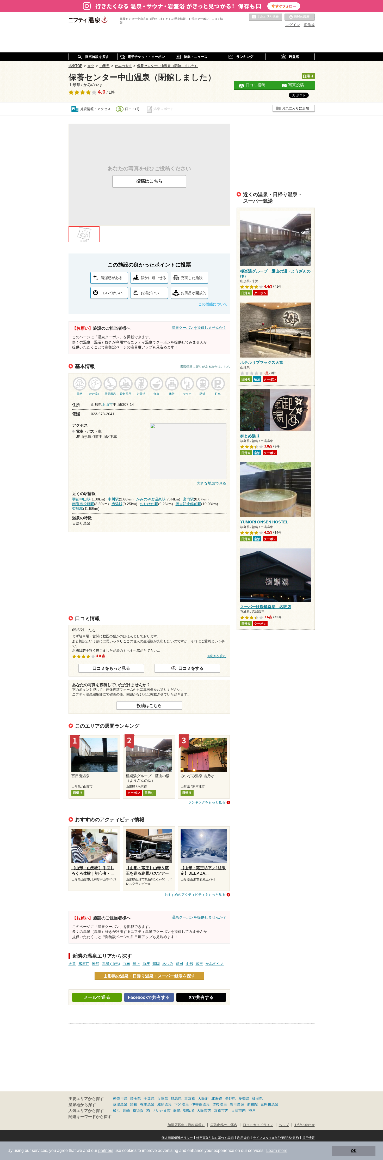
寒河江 (83, 964)
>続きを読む (216, 656)
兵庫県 (162, 1098)
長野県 (230, 1098)
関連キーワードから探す (90, 1117)
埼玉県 (135, 1098)
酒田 (179, 964)
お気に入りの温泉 (265, 17)
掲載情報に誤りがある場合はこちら (205, 366)
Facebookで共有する (149, 997)
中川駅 (113, 499)
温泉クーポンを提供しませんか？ (199, 327)
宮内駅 (188, 499)
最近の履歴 (300, 17)
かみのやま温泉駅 (150, 499)
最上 (136, 964)
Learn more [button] (276, 1150)
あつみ (167, 964)
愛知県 (243, 1098)
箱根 (133, 1104)
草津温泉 (120, 1104)
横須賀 (138, 1110)
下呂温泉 (181, 1104)
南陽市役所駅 (83, 504)
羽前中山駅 (81, 499)
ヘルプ (284, 1125)
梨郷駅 (77, 508)
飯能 (177, 1110)
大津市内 (238, 1110)
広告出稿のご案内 (223, 1125)
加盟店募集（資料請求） (186, 1125)
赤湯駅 (117, 504)
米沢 (95, 964)
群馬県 (176, 1098)
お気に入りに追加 (295, 108)
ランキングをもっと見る (206, 802)
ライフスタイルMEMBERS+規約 (276, 1138)
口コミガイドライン (258, 1125)
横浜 (116, 1110)
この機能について (212, 304)
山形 (189, 964)
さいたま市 (161, 1110)
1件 (112, 92)
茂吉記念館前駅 (188, 504)
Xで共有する (201, 997)
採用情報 (308, 1138)
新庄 (146, 964)
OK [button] (353, 1151)
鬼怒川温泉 (269, 1104)
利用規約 (243, 1138)
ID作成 (309, 25)
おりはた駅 (149, 504)
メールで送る (97, 997)
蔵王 (199, 964)
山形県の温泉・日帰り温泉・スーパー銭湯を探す (149, 976)
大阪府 (203, 1098)
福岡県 (257, 1098)
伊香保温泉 (200, 1104)
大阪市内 (204, 1110)
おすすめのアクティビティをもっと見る (194, 895)
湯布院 (252, 1104)
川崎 (126, 1110)
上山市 (107, 404)
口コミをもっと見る (111, 668)
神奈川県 (120, 1098)
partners (105, 1150)
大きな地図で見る (211, 483)
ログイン (292, 25)
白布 (126, 964)
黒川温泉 (237, 1104)
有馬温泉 (147, 1104)
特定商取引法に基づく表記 (215, 1138)
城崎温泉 (164, 1104)
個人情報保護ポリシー (177, 1138)
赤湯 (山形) (111, 964)
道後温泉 (219, 1104)
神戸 (252, 1110)
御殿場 (188, 1110)
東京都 (189, 1098)
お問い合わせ (304, 1125)
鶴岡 (156, 964)
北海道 (216, 1098)
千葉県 (149, 1098)
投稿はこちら (149, 181)
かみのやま (215, 964)
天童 (72, 964)
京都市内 (221, 1110)
